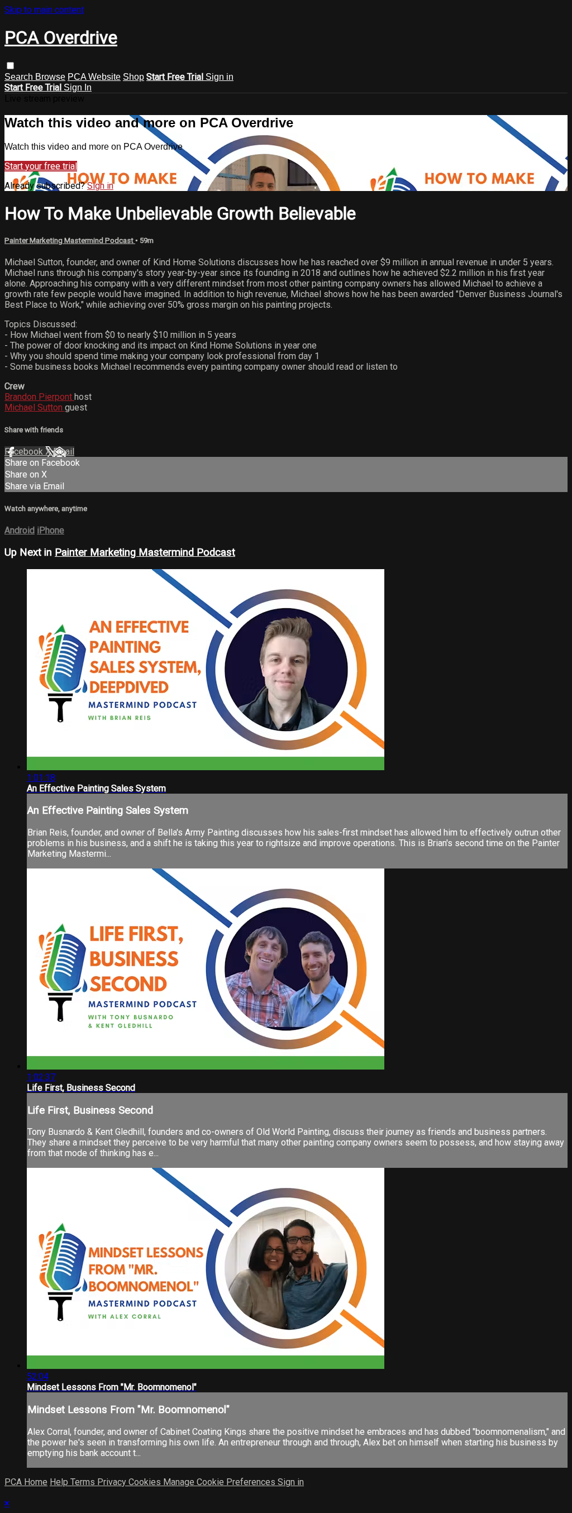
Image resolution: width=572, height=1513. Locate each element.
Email (63, 451)
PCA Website (94, 77)
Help (60, 1482)
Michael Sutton (34, 407)
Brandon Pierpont (39, 397)
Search (19, 77)
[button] (10, 65)
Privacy (112, 1482)
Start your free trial (40, 166)
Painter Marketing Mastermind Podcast (69, 240)
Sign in (219, 77)
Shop (133, 77)
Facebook (24, 451)
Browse (50, 77)
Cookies (145, 1482)
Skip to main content (44, 9)
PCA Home (25, 1482)
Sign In (78, 87)
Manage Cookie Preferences (220, 1482)
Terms (83, 1482)
